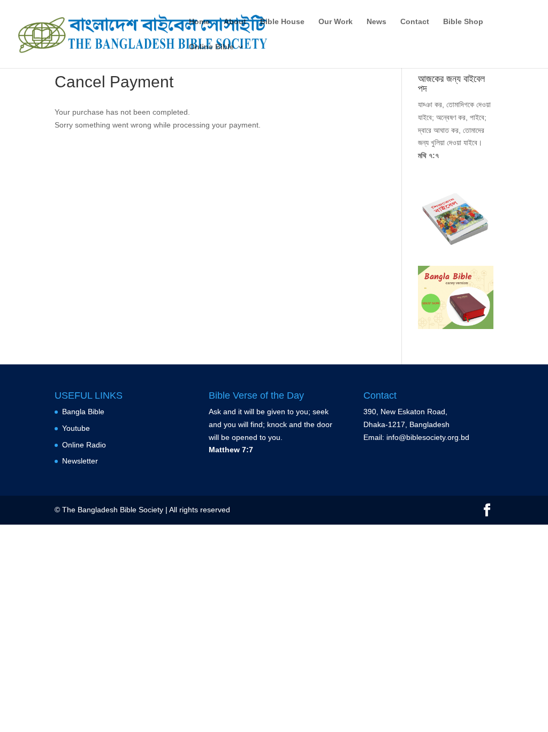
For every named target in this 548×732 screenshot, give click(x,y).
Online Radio (84, 444)
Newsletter (80, 461)
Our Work (335, 22)
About (235, 22)
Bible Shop (463, 22)
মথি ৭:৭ (428, 155)
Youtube (76, 428)
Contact (414, 22)
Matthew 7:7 (231, 449)
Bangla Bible (83, 411)
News (376, 22)
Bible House (282, 22)
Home (199, 22)
